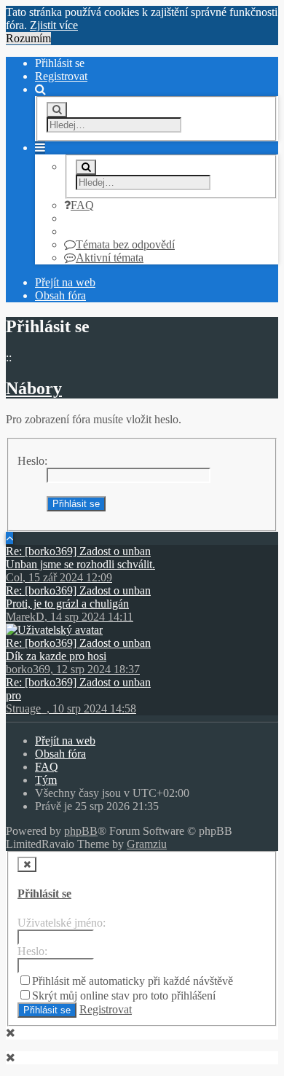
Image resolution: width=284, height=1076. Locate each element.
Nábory (34, 388)
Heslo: (32, 461)
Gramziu (147, 844)
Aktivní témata (109, 257)
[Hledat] (57, 109)
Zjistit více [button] (54, 25)
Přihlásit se (44, 893)
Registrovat (61, 76)
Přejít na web (65, 282)
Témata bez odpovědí (125, 244)
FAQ (82, 205)
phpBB (81, 831)
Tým (46, 780)
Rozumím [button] (28, 38)
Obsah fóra (60, 295)
